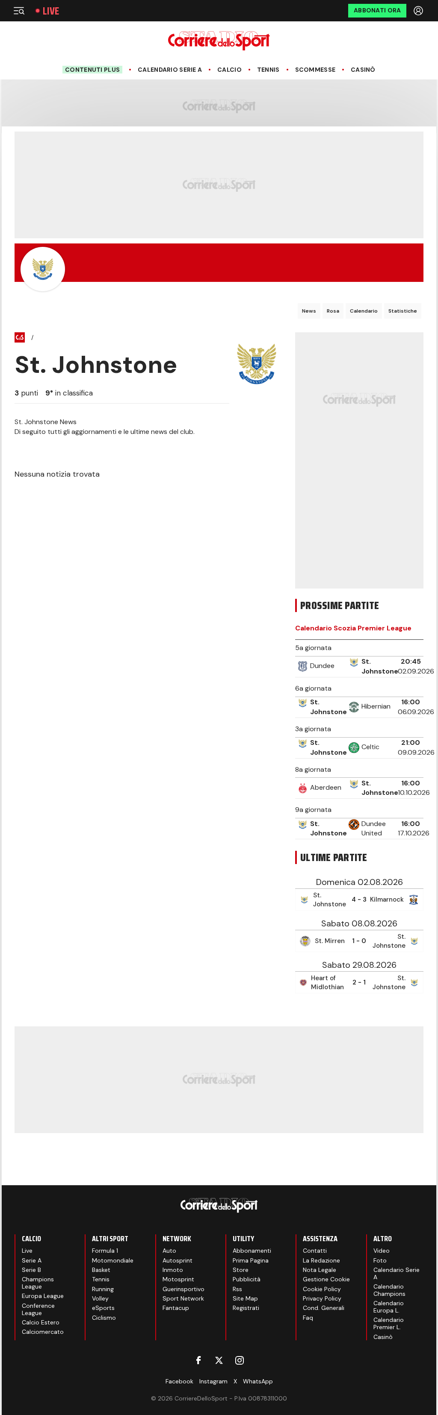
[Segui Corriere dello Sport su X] (219, 1360)
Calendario (364, 311)
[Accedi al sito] (419, 11)
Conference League (38, 1309)
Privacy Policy (322, 1298)
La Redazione (321, 1260)
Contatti (315, 1250)
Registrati (246, 1308)
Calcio (229, 69)
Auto (169, 1250)
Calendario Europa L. (388, 1306)
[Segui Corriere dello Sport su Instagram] (239, 1360)
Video (381, 1250)
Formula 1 (105, 1250)
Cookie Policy (322, 1289)
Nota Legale (319, 1270)
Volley (100, 1298)
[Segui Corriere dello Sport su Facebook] (198, 1360)
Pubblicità (246, 1279)
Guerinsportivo (183, 1289)
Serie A (31, 1260)
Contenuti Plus (92, 69)
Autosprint (177, 1260)
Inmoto (173, 1270)
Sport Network (183, 1298)
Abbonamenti (252, 1250)
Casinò (363, 69)
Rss (237, 1289)
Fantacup (176, 1308)
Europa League (43, 1296)
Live (51, 11)
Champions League (38, 1282)
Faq (308, 1317)
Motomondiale (112, 1260)
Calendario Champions (389, 1290)
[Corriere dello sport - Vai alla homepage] (218, 40)
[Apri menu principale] (19, 11)
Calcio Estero (40, 1322)
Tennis (268, 69)
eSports (103, 1308)
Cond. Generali (323, 1308)
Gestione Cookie (326, 1279)
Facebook (179, 1381)
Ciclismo (104, 1317)
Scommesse (315, 69)
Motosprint (178, 1279)
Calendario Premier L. (388, 1323)
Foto (380, 1260)
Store (241, 1270)
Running (103, 1289)
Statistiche (402, 311)
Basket (101, 1270)
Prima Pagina (251, 1260)
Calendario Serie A (170, 69)
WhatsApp (258, 1381)
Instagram (213, 1381)
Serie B (31, 1270)
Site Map (245, 1298)
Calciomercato (43, 1332)
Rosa (333, 311)
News (309, 311)
